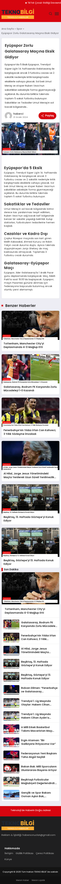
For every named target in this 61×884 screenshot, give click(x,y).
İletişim (9, 853)
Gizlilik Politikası (24, 853)
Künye (8, 859)
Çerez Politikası (45, 853)
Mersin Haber (22, 880)
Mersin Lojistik (38, 880)
